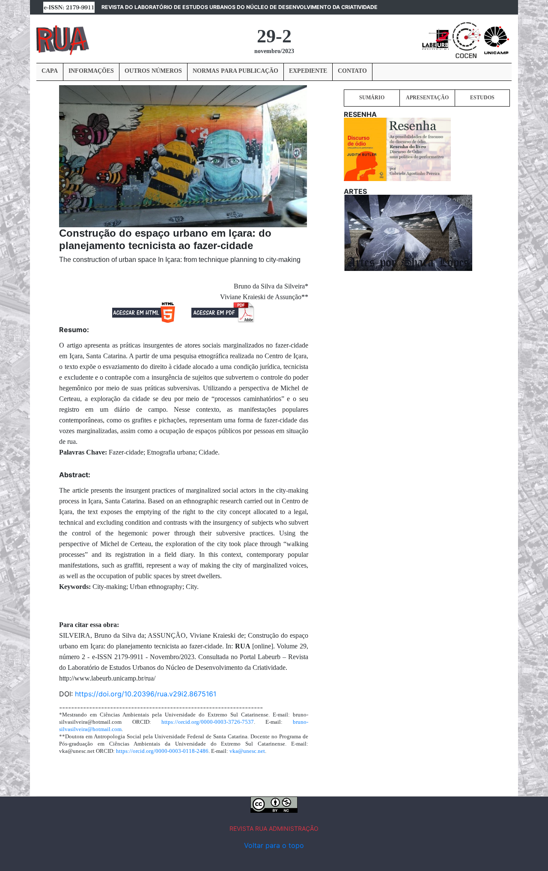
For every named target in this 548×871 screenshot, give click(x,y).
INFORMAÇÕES (91, 71)
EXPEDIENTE (308, 71)
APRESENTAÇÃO (427, 98)
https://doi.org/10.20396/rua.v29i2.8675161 (145, 694)
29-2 (274, 36)
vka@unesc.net (247, 751)
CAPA (50, 71)
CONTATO (352, 71)
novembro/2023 (274, 51)
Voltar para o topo (274, 845)
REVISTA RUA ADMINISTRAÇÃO (274, 828)
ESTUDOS (482, 98)
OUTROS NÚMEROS (153, 71)
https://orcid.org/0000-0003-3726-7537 (207, 722)
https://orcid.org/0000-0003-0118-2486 (162, 751)
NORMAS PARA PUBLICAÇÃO (235, 71)
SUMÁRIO (371, 98)
